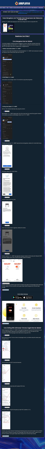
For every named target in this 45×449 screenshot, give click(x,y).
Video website (34, 7)
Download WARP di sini (37, 12)
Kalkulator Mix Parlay (18, 7)
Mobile (3, 7)
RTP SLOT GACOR (27, 7)
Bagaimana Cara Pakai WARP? (25, 12)
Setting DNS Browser (22, 13)
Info (7, 7)
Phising (11, 7)
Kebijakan (40, 7)
